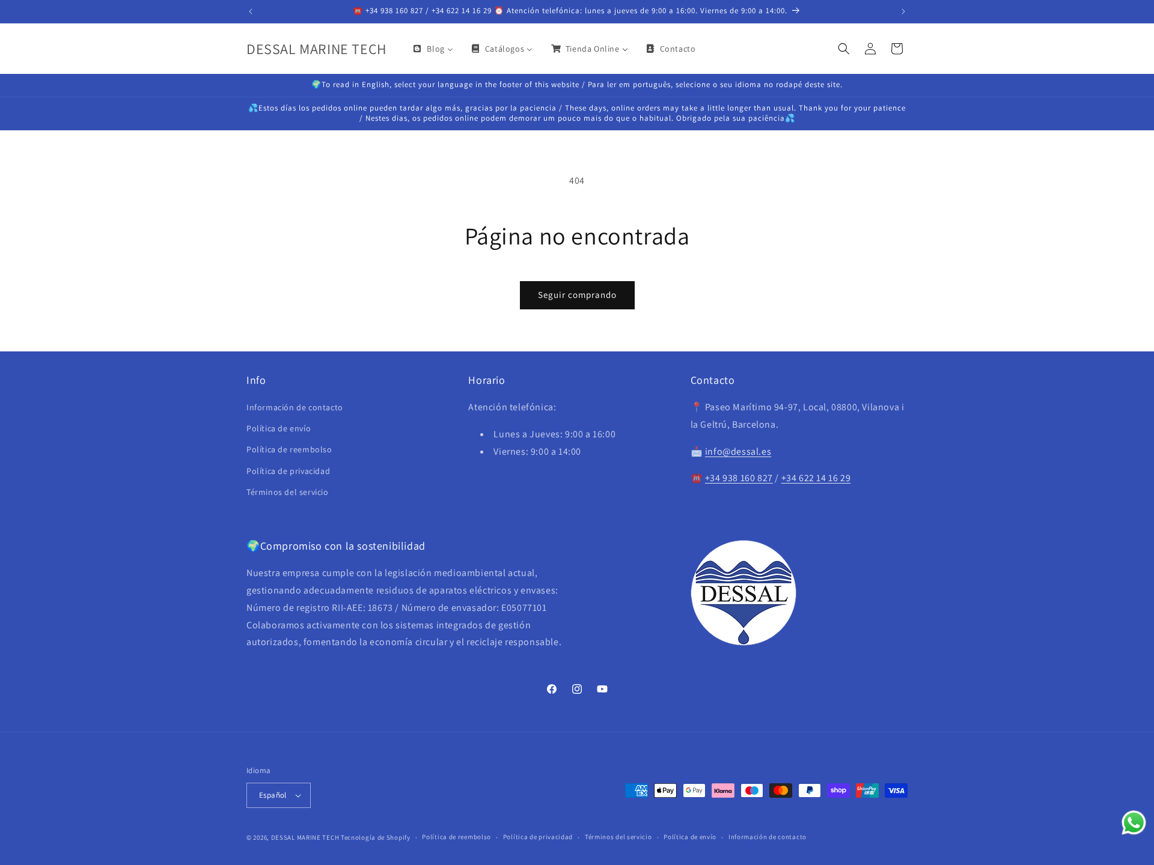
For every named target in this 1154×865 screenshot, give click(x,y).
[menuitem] (432, 48)
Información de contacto (294, 407)
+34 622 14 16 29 (816, 478)
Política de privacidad (288, 471)
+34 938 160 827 (739, 478)
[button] (844, 48)
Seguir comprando (577, 294)
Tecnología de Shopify (376, 837)
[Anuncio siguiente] (903, 11)
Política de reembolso (289, 450)
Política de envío (278, 428)
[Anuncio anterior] (250, 11)
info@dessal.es (738, 451)
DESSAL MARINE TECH (305, 837)
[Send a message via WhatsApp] (1134, 823)
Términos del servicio (287, 492)
